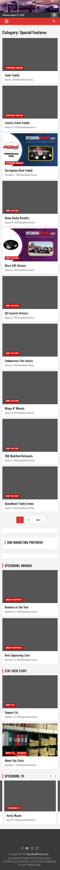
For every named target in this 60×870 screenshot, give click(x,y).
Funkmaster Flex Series (19, 361)
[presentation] (50, 776)
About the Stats (14, 760)
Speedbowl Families (14, 67)
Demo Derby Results (17, 218)
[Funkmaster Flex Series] (30, 340)
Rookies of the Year (17, 607)
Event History (12, 210)
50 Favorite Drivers (16, 313)
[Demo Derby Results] (30, 197)
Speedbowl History (25, 79)
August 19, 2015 (11, 222)
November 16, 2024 (13, 611)
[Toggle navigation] (6, 21)
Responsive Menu (54, 15)
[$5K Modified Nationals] (30, 435)
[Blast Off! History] (30, 245)
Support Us (11, 712)
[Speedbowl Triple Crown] (30, 483)
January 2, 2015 (11, 508)
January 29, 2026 (12, 127)
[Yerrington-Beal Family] (30, 149)
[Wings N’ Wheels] (30, 387)
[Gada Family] (30, 54)
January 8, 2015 (11, 317)
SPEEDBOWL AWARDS (18, 565)
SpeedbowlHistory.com (37, 854)
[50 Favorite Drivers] (30, 292)
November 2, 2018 (12, 765)
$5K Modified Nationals (19, 456)
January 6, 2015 (11, 365)
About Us (10, 704)
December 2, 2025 (12, 174)
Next (38, 520)
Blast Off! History (15, 265)
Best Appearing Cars (17, 655)
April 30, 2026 (13, 819)
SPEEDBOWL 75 (14, 776)
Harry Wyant (14, 815)
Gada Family (12, 75)
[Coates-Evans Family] (30, 102)
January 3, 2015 (11, 460)
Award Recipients (14, 599)
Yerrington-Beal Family (19, 170)
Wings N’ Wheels (14, 408)
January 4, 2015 (11, 412)
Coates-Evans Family (17, 123)
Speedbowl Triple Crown (19, 503)
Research (21, 753)
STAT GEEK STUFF (16, 670)
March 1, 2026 (11, 79)
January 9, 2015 (11, 270)
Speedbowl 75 (14, 808)
